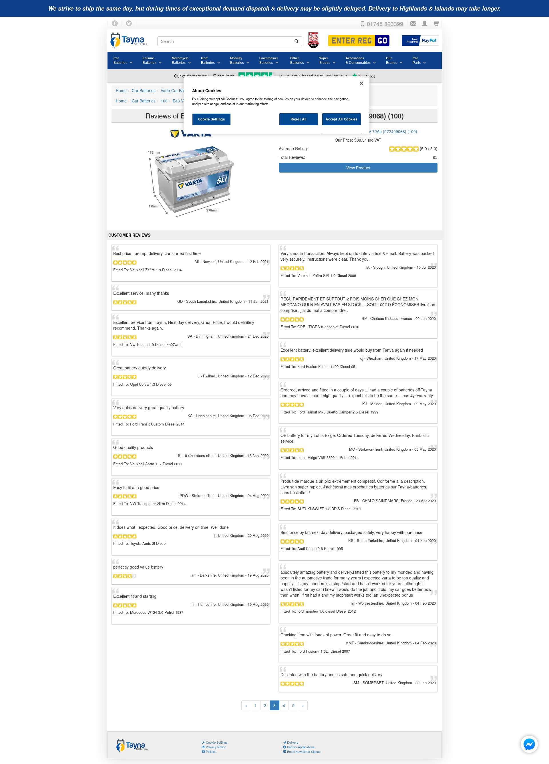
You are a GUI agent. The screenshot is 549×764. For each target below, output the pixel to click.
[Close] (361, 83)
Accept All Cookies (341, 119)
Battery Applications (300, 747)
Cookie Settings (211, 119)
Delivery (292, 742)
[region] (276, 105)
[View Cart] (436, 23)
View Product (358, 168)
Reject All (299, 119)
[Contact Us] (413, 23)
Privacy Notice (215, 747)
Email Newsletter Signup (303, 751)
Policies (210, 751)
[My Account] (424, 23)
